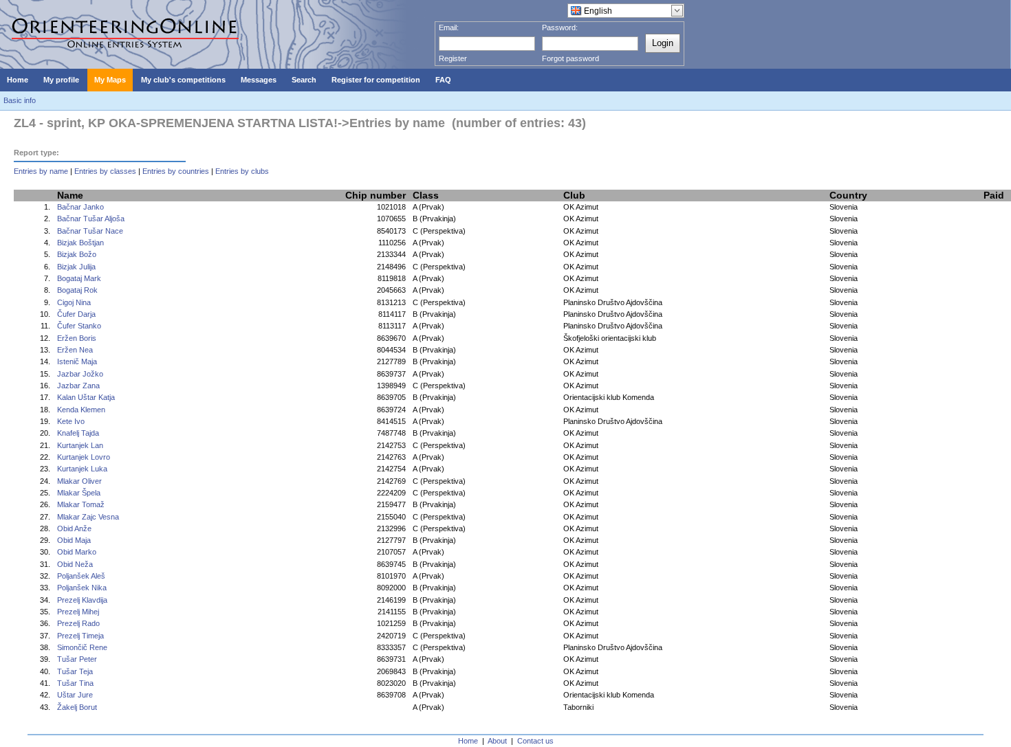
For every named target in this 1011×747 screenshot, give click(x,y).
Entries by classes (105, 171)
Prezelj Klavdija (82, 600)
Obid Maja (74, 540)
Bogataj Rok (77, 290)
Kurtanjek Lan (80, 445)
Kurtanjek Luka (82, 469)
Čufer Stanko (79, 326)
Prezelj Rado (78, 623)
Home (468, 741)
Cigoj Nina (74, 302)
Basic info (19, 100)
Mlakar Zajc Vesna (88, 517)
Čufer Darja (76, 314)
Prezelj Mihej (78, 611)
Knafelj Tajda (78, 433)
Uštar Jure (75, 695)
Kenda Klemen (81, 409)
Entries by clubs (242, 171)
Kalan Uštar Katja (86, 397)
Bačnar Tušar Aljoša (90, 218)
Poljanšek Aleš (81, 576)
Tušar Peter (77, 659)
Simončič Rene (82, 647)
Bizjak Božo (76, 254)
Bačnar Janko (80, 207)
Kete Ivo (71, 421)
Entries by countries (175, 171)
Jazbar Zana (78, 385)
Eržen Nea (75, 350)
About (497, 741)
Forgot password (570, 58)
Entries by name (41, 171)
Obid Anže (74, 528)
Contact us (535, 741)
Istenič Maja (77, 361)
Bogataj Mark (79, 278)
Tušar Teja (75, 671)
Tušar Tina (75, 683)
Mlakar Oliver (79, 481)
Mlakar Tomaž (81, 504)
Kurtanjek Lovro (83, 457)
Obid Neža (75, 564)
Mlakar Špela (78, 493)
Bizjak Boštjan (80, 242)
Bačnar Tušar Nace (90, 231)
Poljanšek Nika (82, 587)
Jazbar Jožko (80, 374)
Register (453, 58)
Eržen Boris (76, 338)
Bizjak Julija (76, 267)
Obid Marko (76, 552)
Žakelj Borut (77, 707)
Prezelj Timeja (80, 636)
